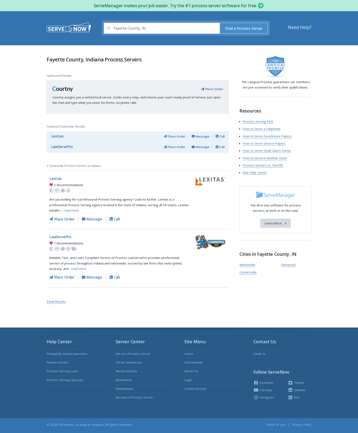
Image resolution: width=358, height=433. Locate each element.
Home (188, 354)
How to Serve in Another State (265, 158)
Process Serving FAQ (258, 121)
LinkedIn (299, 390)
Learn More (274, 223)
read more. (72, 210)
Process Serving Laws (62, 371)
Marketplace (124, 388)
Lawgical (84, 424)
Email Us (259, 354)
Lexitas (57, 136)
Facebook (266, 382)
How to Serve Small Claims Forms (267, 150)
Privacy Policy (301, 424)
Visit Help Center (255, 172)
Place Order (213, 89)
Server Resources (129, 362)
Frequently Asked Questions (67, 354)
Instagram (266, 397)
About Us (191, 371)
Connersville (248, 272)
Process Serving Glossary (65, 380)
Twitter (299, 382)
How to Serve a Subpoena (261, 129)
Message (202, 136)
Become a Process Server (134, 397)
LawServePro (62, 146)
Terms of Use (275, 424)
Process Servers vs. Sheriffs (263, 165)
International (193, 362)
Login (188, 380)
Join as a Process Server (133, 354)
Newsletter (124, 380)
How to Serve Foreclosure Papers (267, 136)
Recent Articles (57, 362)
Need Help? (299, 27)
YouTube (265, 390)
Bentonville (247, 265)
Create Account (195, 388)
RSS (296, 397)
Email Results (56, 301)
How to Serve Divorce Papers (264, 143)
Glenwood (288, 265)
